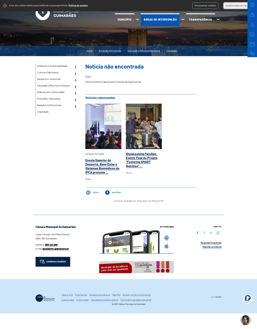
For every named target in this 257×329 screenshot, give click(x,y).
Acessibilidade (67, 300)
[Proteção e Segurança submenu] (75, 100)
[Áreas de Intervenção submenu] (183, 19)
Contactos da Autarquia (99, 295)
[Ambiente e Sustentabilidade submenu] (75, 67)
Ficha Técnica (81, 295)
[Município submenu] (137, 19)
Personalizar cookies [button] (205, 5)
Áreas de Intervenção (160, 19)
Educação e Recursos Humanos (143, 51)
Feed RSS (116, 295)
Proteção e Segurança (48, 99)
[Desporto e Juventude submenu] (75, 80)
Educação (172, 51)
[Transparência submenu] (218, 19)
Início (89, 51)
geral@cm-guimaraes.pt (56, 249)
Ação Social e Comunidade (51, 92)
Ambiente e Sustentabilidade (52, 66)
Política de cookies (78, 5)
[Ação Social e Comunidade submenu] (75, 93)
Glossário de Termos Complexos (137, 295)
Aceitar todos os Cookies (239, 5)
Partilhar (116, 192)
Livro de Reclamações (45, 298)
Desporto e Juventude (49, 79)
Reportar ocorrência (212, 247)
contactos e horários (56, 261)
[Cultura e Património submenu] (75, 73)
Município (124, 19)
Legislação (42, 112)
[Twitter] (204, 232)
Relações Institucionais (49, 105)
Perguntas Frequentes (211, 243)
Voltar (96, 192)
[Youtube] (211, 232)
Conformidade (82, 300)
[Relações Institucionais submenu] (75, 106)
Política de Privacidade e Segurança (135, 300)
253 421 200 (51, 245)
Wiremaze (216, 296)
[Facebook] (197, 232)
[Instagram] (218, 232)
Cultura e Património (48, 72)
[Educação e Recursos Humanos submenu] (75, 86)
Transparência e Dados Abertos (104, 300)
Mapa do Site (67, 295)
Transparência (200, 19)
